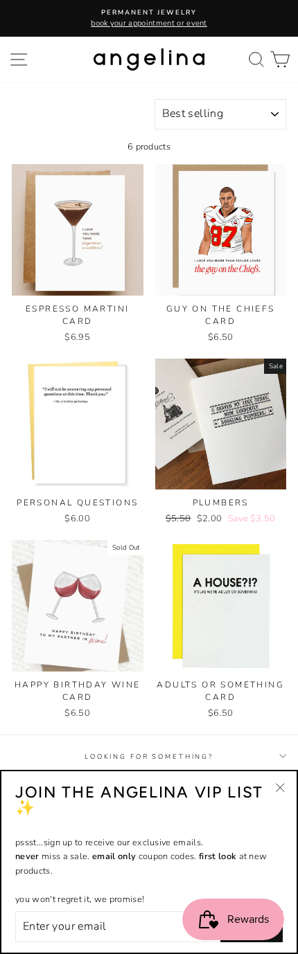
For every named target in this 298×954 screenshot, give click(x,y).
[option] (149, 18)
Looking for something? (149, 756)
